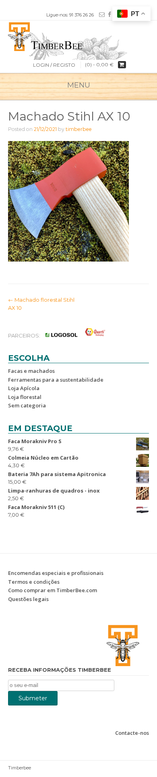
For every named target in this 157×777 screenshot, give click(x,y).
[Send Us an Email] (100, 14)
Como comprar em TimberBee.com (52, 590)
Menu (78, 85)
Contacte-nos (132, 732)
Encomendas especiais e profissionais (55, 573)
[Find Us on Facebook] (108, 14)
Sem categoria (27, 405)
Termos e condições (34, 581)
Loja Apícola (23, 388)
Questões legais (28, 599)
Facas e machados (31, 370)
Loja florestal (24, 397)
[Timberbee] (78, 35)
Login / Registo (54, 65)
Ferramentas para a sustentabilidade (55, 379)
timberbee (79, 129)
